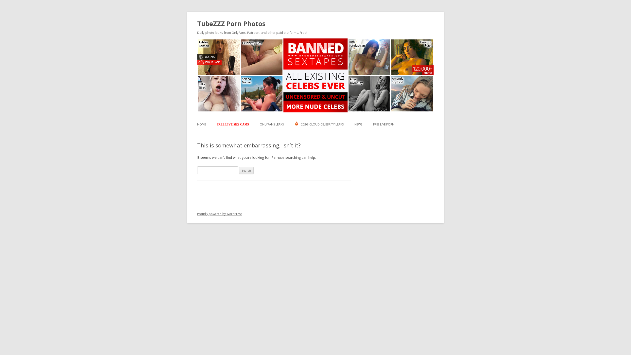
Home (201, 124)
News (358, 124)
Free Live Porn (383, 124)
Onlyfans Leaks (272, 124)
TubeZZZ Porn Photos (231, 23)
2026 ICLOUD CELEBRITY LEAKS (322, 124)
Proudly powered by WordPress (219, 214)
